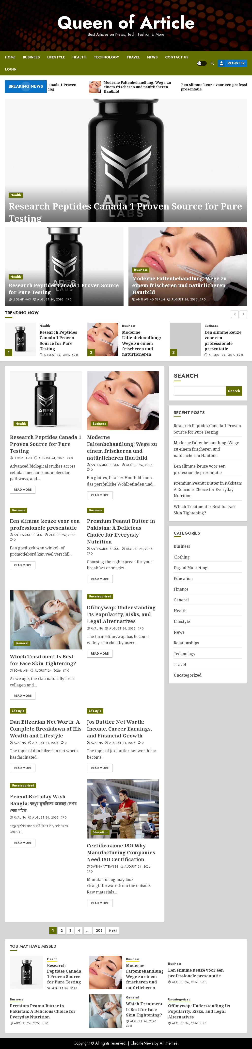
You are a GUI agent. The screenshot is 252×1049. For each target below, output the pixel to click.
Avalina (97, 629)
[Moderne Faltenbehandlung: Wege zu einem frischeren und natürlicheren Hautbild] (20, 339)
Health (79, 57)
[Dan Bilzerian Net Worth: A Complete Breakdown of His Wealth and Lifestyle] (46, 711)
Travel (133, 57)
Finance (181, 589)
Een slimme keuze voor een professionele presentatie (140, 340)
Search (186, 375)
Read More (23, 490)
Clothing (182, 557)
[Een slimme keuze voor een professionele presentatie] (102, 339)
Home (10, 57)
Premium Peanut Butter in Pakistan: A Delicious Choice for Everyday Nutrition (224, 343)
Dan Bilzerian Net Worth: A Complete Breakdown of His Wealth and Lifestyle (45, 728)
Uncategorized (100, 596)
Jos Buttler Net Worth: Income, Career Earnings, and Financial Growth (119, 728)
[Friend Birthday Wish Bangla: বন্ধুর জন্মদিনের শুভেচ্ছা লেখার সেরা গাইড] (46, 785)
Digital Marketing (190, 567)
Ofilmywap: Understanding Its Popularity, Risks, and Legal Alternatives (121, 614)
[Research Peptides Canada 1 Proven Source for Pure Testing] (126, 166)
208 (99, 930)
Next (113, 930)
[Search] (212, 63)
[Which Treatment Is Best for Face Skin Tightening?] (46, 619)
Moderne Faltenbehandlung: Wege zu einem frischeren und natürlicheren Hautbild (179, 285)
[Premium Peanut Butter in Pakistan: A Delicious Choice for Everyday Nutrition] (185, 339)
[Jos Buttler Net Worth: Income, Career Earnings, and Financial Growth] (123, 711)
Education (100, 832)
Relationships (186, 643)
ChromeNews (141, 1043)
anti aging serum (150, 300)
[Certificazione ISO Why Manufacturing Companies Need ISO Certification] (123, 809)
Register (236, 63)
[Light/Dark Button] (202, 63)
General (22, 643)
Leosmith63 (22, 300)
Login (10, 69)
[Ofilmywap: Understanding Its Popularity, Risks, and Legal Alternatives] (123, 596)
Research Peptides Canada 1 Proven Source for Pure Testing (125, 212)
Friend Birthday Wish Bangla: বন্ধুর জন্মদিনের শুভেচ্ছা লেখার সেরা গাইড (43, 803)
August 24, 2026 (50, 300)
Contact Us (177, 57)
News (152, 57)
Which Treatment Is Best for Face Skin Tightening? (43, 660)
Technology (106, 57)
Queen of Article (126, 22)
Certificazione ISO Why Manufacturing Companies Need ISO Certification (121, 852)
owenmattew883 (104, 867)
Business (31, 57)
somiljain (21, 671)
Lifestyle (56, 57)
